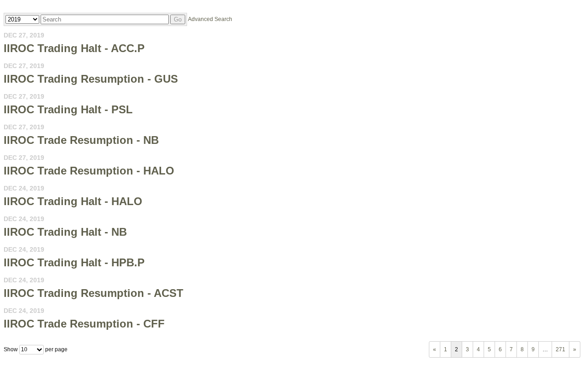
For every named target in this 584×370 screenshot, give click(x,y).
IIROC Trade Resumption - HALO (89, 170)
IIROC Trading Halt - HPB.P (74, 262)
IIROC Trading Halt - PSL (68, 109)
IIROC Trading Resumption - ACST (93, 293)
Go (178, 19)
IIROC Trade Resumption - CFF (84, 323)
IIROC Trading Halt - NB (65, 232)
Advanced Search (210, 19)
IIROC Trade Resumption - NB (81, 140)
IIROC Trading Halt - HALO (73, 201)
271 (560, 349)
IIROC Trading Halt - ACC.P (74, 48)
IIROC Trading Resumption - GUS (91, 79)
